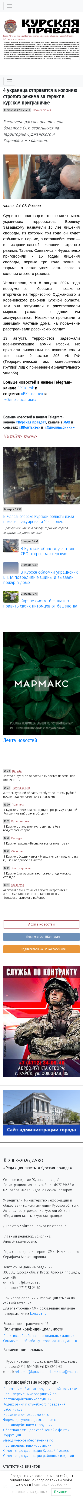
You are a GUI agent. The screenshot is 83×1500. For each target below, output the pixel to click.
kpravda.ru (38, 1313)
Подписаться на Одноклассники (43, 949)
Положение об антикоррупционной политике (40, 1389)
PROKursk (25, 388)
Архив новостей (41, 924)
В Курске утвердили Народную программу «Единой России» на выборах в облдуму (40, 811)
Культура (16, 838)
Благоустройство (21, 868)
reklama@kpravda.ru (31, 1372)
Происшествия (42, 110)
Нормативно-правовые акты (26, 1415)
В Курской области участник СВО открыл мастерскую (47, 551)
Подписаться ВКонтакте (42, 937)
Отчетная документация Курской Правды (36, 1451)
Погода (16, 770)
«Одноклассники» (20, 399)
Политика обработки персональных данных (38, 1336)
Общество (17, 851)
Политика (18, 804)
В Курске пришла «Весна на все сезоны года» (36, 843)
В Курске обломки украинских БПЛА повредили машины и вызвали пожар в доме (40, 577)
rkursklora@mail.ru (64, 1372)
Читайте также (20, 437)
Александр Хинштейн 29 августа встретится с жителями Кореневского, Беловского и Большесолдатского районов (35, 894)
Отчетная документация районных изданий (38, 1456)
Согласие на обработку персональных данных (40, 1341)
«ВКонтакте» (32, 394)
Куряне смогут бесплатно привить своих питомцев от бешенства (40, 603)
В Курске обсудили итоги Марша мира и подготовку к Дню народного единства (40, 858)
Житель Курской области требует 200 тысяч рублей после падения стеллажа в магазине (39, 794)
